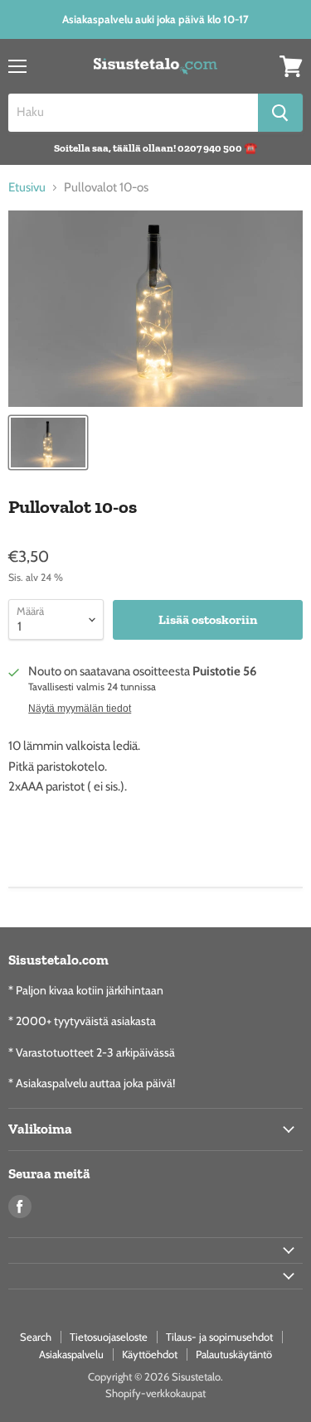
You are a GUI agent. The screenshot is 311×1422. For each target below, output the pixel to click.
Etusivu (27, 188)
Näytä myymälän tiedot (79, 708)
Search (35, 1336)
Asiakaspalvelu (71, 1354)
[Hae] (280, 113)
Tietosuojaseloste (109, 1336)
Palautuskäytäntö (234, 1354)
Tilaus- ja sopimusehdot (219, 1336)
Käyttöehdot (149, 1354)
